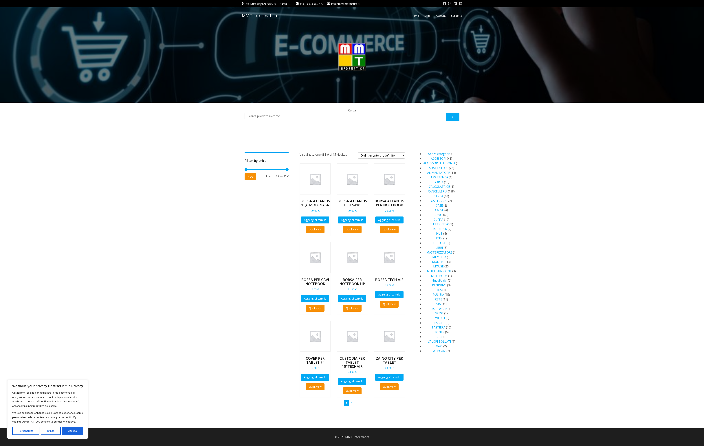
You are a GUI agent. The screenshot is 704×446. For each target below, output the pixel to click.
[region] (47, 409)
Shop (427, 15)
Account (441, 15)
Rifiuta (50, 430)
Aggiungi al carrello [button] (315, 220)
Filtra (250, 176)
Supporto (456, 15)
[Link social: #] (444, 3)
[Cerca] (452, 117)
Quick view (315, 229)
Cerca (352, 110)
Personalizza (26, 430)
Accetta (72, 430)
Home (415, 15)
